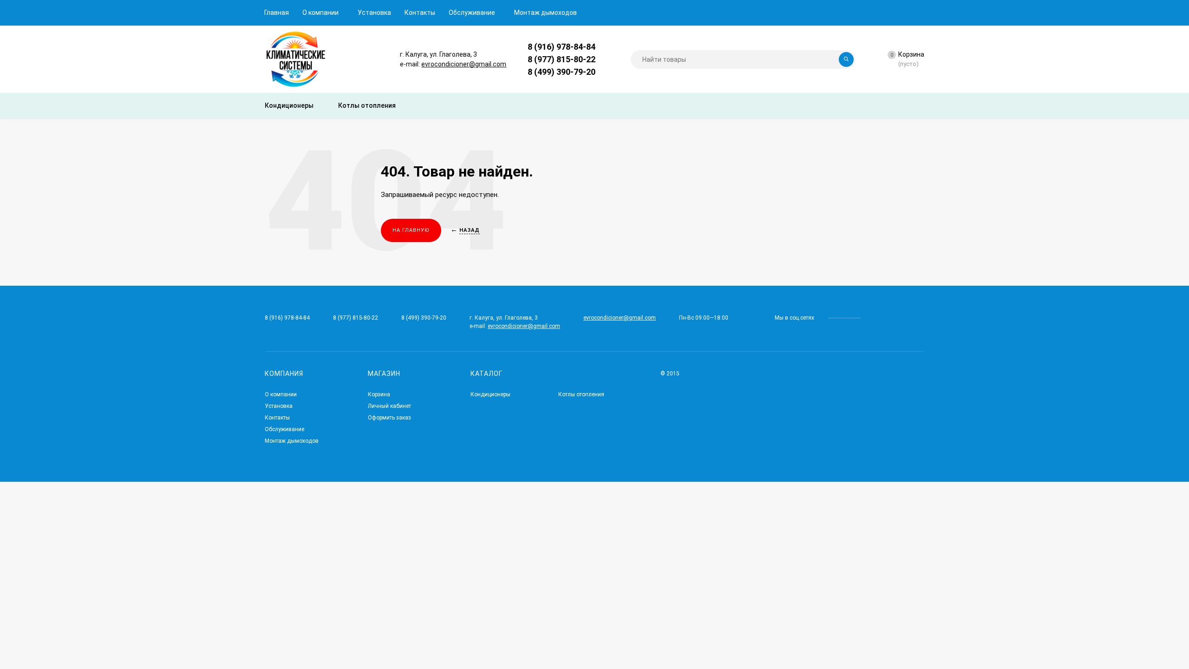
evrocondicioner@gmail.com (463, 64)
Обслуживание (472, 12)
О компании (320, 12)
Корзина (379, 394)
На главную (411, 230)
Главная (276, 12)
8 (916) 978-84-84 (561, 47)
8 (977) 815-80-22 (561, 59)
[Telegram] (605, 46)
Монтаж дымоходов (545, 12)
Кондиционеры (490, 394)
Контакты (420, 12)
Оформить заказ (389, 417)
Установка (374, 12)
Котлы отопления (581, 394)
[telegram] (874, 318)
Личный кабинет (389, 406)
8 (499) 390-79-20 (561, 72)
